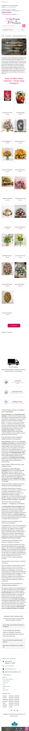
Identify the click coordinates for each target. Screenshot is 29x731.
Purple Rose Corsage (20, 198)
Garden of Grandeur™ (7, 169)
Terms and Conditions (8, 679)
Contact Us (5, 682)
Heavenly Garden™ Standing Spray (20, 141)
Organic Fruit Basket (7, 198)
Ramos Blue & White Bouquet (20, 284)
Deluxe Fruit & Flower (7, 112)
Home (3, 36)
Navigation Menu (8, 30)
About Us (5, 677)
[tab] (13, 625)
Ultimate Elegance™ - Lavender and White (7, 141)
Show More (14, 325)
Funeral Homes (6, 686)
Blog (4, 688)
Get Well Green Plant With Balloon (7, 255)
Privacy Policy (6, 681)
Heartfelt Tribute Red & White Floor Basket (20, 227)
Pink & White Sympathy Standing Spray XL (7, 284)
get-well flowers (20, 568)
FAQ (4, 684)
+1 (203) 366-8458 (11, 7)
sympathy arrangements (12, 527)
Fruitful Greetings (20, 112)
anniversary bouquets (11, 422)
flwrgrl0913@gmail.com (10, 669)
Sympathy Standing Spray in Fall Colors (7, 313)
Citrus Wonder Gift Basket (20, 169)
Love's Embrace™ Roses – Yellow (20, 255)
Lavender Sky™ (7, 227)
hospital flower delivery (11, 567)
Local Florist (8, 36)
